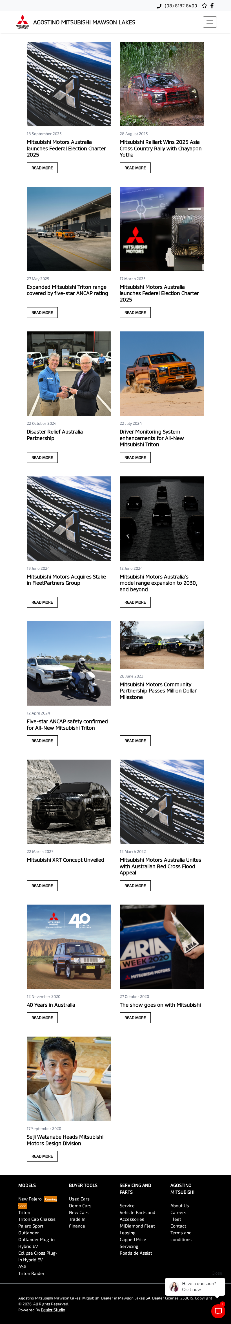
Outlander (28, 1232)
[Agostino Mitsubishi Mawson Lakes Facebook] (213, 5)
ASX (22, 1266)
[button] (210, 22)
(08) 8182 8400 (180, 5)
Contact (178, 1225)
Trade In (77, 1219)
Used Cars (79, 1198)
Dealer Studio (53, 1309)
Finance (77, 1225)
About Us (179, 1205)
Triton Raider (31, 1273)
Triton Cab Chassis (36, 1219)
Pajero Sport (30, 1225)
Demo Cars (80, 1205)
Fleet (175, 1219)
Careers (178, 1212)
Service (127, 1205)
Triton (24, 1212)
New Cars (78, 1212)
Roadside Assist (136, 1252)
